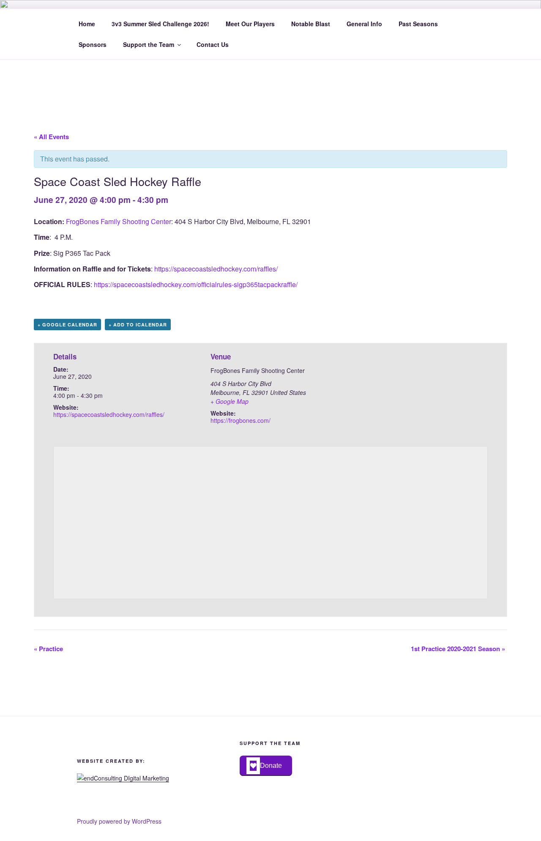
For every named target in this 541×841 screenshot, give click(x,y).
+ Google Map (229, 401)
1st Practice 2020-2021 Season (458, 648)
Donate (271, 765)
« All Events (51, 136)
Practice (48, 648)
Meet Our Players (250, 23)
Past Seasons (418, 23)
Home (87, 23)
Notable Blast (310, 23)
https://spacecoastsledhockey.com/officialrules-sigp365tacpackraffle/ (196, 284)
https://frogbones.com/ (240, 420)
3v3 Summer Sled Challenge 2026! (160, 23)
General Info (364, 23)
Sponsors (93, 44)
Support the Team (148, 44)
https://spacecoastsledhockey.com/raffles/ (216, 269)
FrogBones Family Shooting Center (118, 221)
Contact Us (213, 44)
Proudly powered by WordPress (119, 821)
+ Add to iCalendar (138, 324)
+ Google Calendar (67, 324)
